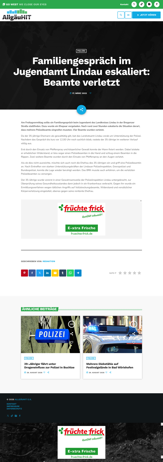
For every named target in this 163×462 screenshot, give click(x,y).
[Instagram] (149, 4)
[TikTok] (141, 4)
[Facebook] (156, 4)
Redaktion (49, 261)
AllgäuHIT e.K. (23, 399)
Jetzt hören (146, 15)
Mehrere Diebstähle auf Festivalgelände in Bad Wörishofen (109, 365)
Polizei (81, 51)
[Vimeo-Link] (16, 15)
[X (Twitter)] (134, 4)
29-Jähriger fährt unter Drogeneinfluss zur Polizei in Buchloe (49, 365)
